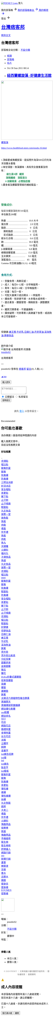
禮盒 (3, 528)
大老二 (4, 810)
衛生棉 (4, 842)
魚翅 (3, 560)
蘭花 (3, 673)
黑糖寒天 (6, 701)
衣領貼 (4, 461)
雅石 (3, 669)
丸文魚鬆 (6, 803)
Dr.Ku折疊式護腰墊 (11, 677)
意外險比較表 (8, 655)
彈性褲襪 (6, 796)
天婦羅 (4, 546)
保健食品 (6, 630)
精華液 (4, 866)
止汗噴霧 (6, 503)
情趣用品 (6, 824)
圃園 (3, 880)
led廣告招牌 (7, 754)
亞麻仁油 (29, 332)
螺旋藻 (4, 142)
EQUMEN (6, 890)
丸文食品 (6, 510)
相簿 (9, 56)
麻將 (3, 806)
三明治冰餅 (7, 482)
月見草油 (39, 332)
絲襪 (3, 799)
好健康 (4, 627)
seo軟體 (5, 712)
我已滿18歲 (7, 1013)
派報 (3, 740)
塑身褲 (4, 887)
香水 (3, 873)
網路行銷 (6, 852)
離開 (17, 1013)
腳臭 (3, 471)
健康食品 (9, 335)
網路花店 (6, 725)
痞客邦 (22, 369)
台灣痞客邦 (13, 27)
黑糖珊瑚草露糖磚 (10, 705)
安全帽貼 (6, 489)
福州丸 (4, 553)
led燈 (3, 757)
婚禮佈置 (6, 729)
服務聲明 (32, 974)
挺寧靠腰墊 (7, 680)
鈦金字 (4, 767)
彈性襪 (4, 788)
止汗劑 (4, 500)
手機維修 (6, 838)
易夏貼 (4, 493)
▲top (3, 376)
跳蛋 (3, 831)
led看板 (5, 771)
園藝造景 (6, 662)
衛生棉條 (6, 845)
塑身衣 (4, 884)
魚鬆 (3, 521)
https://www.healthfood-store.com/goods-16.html (24, 148)
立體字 (4, 743)
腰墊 (3, 687)
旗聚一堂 (6, 514)
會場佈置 (6, 733)
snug (3, 577)
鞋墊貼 (4, 507)
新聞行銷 (6, 859)
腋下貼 (4, 496)
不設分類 (25, 50)
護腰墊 (4, 691)
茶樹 (3, 869)
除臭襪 (4, 475)
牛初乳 (20, 332)
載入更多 (6, 382)
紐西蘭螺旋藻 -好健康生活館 (29, 75)
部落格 (10, 59)
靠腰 (3, 684)
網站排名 (6, 716)
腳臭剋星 (6, 468)
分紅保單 (6, 659)
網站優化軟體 (8, 709)
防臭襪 (4, 479)
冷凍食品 (6, 557)
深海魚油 (6, 645)
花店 (3, 722)
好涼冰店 (6, 486)
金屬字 (4, 750)
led (2, 760)
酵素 (3, 648)
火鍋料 (4, 550)
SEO (3, 718)
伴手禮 (4, 532)
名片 (9, 63)
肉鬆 (3, 525)
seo (2, 855)
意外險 (4, 652)
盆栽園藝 (6, 666)
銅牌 (3, 747)
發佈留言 (6, 400)
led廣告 (5, 764)
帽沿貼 (4, 464)
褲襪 (3, 792)
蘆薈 (3, 862)
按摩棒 (4, 828)
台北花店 (6, 736)
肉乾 (3, 539)
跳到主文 (6, 35)
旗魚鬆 (4, 518)
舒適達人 (6, 849)
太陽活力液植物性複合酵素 (15, 698)
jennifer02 (6, 352)
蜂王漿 (12, 332)
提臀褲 (4, 893)
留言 (28, 369)
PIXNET (13, 971)
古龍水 (4, 876)
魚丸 (3, 542)
